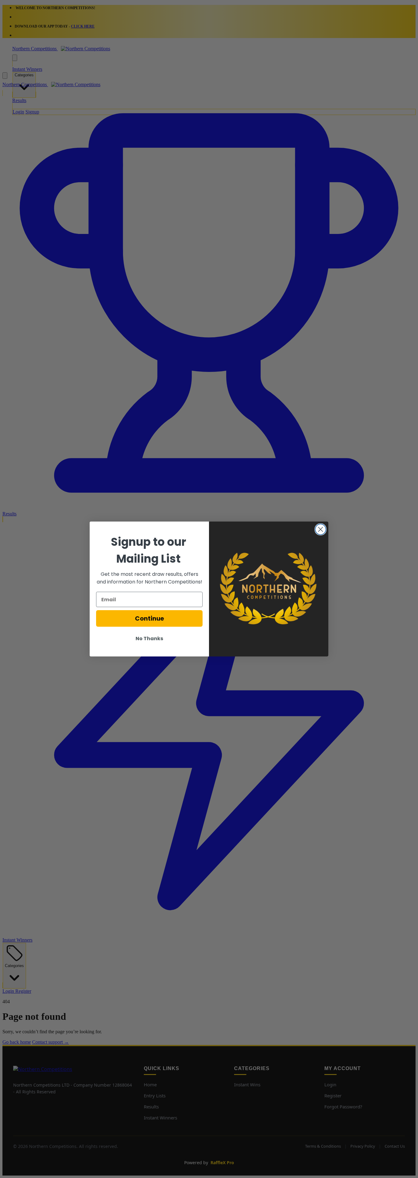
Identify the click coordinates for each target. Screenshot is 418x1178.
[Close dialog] (320, 529)
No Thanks (149, 638)
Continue (149, 618)
